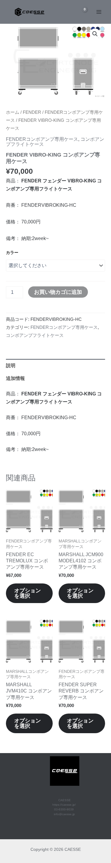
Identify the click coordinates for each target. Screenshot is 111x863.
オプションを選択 (27, 593)
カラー (12, 252)
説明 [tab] (10, 365)
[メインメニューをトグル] (98, 12)
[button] (95, 34)
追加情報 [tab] (15, 378)
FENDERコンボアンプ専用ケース (42, 139)
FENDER (32, 112)
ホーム (12, 112)
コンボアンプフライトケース (35, 335)
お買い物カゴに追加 (58, 292)
